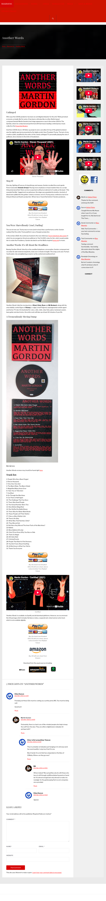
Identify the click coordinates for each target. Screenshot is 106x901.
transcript (56, 240)
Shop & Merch (85, 4)
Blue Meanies (85, 259)
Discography (21, 4)
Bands (34, 4)
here (41, 470)
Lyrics (46, 4)
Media (70, 4)
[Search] (52, 18)
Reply (16, 710)
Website (9, 855)
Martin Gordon (26, 718)
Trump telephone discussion (57, 236)
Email (42, 846)
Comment (10, 819)
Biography (7, 4)
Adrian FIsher (92, 197)
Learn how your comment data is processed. (47, 872)
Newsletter (58, 4)
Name (9, 846)
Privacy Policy (9, 11)
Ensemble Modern (22, 126)
